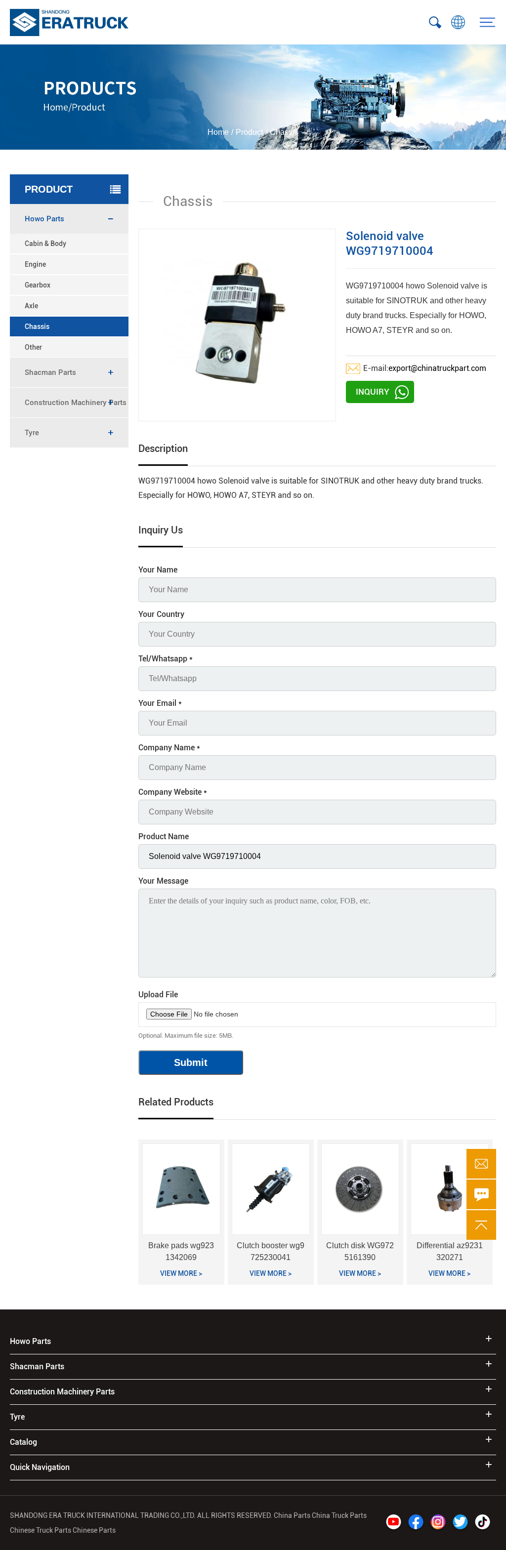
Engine (35, 264)
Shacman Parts (37, 1366)
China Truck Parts (339, 1515)
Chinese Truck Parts (40, 1530)
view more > (181, 1273)
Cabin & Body (45, 243)
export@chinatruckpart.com (437, 368)
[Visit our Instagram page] (438, 1523)
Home (218, 132)
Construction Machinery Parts (62, 1391)
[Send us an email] (481, 1164)
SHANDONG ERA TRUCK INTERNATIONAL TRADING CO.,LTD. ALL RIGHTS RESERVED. (141, 1515)
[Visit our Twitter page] (460, 1523)
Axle (31, 306)
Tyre (17, 1417)
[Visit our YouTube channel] (393, 1523)
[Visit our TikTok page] (482, 1523)
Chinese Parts (94, 1530)
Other (33, 347)
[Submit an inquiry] (481, 1194)
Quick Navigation (40, 1467)
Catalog (23, 1442)
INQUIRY (372, 392)
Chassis (37, 326)
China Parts (293, 1515)
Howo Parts (30, 1341)
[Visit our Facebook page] (415, 1523)
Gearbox (37, 285)
